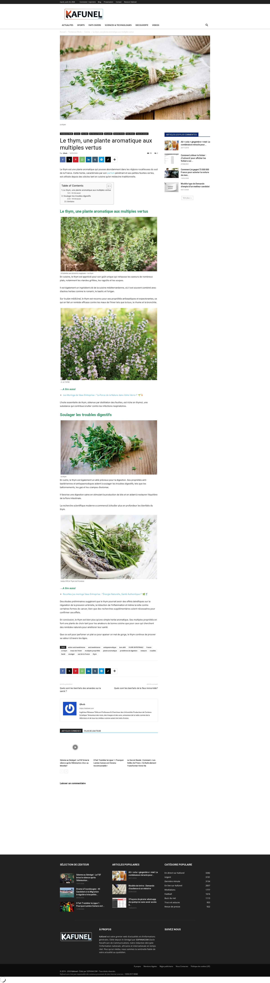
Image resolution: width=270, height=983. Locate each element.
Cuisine (87, 32)
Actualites (67, 25)
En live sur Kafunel (96, 134)
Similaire (70, 201)
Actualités (108, 134)
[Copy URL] (108, 159)
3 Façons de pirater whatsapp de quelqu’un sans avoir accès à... (143, 902)
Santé (63, 654)
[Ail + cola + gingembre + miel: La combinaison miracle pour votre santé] (172, 145)
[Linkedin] (88, 159)
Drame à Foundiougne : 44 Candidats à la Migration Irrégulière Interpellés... (88, 892)
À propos (137, 966)
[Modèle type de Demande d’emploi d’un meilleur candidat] (172, 187)
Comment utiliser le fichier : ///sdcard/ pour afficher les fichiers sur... (193, 158)
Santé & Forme (119, 134)
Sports (81, 25)
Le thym (64, 651)
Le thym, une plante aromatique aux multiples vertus (87, 190)
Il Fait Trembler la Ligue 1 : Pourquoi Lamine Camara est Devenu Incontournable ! (108, 763)
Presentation (108, 2)
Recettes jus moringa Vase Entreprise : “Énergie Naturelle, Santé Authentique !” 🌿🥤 (105, 594)
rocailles (153, 651)
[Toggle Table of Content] (107, 186)
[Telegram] (101, 159)
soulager (71, 654)
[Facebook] (63, 159)
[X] (69, 159)
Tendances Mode (75, 32)
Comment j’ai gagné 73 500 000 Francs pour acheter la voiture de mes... (195, 172)
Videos (155, 25)
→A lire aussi (76, 193)
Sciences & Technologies (118, 25)
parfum (110, 173)
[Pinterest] (75, 159)
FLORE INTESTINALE (136, 647)
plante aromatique (110, 651)
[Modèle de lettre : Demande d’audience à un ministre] (119, 889)
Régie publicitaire (166, 966)
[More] (115, 159)
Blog (99, 2)
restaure (143, 651)
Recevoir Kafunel (130, 2)
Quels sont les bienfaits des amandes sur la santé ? (80, 689)
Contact (119, 2)
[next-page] (66, 771)
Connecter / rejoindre (88, 2)
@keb (65, 153)
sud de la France (84, 654)
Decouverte (142, 25)
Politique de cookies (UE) (200, 966)
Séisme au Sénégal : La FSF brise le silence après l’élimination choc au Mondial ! (74, 763)
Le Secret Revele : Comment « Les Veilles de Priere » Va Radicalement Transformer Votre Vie (141, 763)
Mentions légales (150, 966)
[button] (206, 25)
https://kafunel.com (86, 708)
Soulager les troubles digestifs (77, 196)
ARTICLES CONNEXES (71, 731)
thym (95, 654)
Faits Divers (130, 134)
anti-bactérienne (94, 647)
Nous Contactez (182, 966)
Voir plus (186, 198)
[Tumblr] (95, 159)
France (148, 647)
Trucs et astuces (142, 134)
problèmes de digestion (128, 651)
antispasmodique (109, 647)
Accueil (63, 32)
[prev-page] (61, 771)
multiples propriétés (92, 651)
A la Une (85, 134)
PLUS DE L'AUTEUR (92, 731)
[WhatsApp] (82, 159)
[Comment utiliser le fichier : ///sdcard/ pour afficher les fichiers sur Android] (172, 159)
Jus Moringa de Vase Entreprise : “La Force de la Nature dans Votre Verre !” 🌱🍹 (103, 395)
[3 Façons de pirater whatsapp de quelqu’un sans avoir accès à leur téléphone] (119, 903)
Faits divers (95, 25)
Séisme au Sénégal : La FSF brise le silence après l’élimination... (88, 878)
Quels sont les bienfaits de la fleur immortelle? (136, 688)
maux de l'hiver (76, 651)
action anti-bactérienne (76, 647)
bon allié (122, 647)
